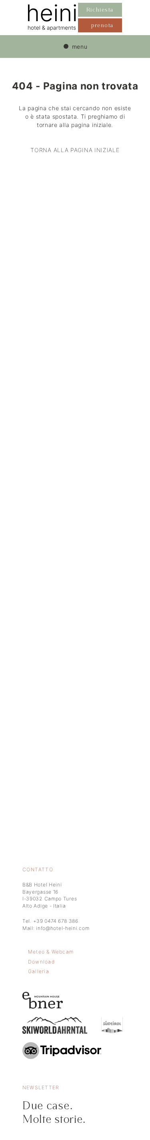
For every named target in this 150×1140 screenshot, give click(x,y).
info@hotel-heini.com (62, 928)
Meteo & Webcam (51, 952)
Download (41, 962)
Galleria (38, 971)
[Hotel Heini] (53, 17)
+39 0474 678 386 (55, 921)
